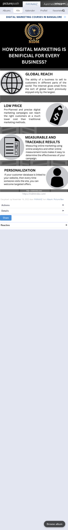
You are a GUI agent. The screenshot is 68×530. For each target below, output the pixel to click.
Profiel (43, 10)
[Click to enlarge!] (34, 106)
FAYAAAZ (31, 4)
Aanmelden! (51, 4)
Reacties (5, 225)
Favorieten (58, 10)
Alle (18, 10)
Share (6, 218)
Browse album (54, 524)
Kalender (30, 10)
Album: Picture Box (55, 199)
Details (5, 211)
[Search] (63, 10)
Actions (5, 205)
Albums (6, 10)
